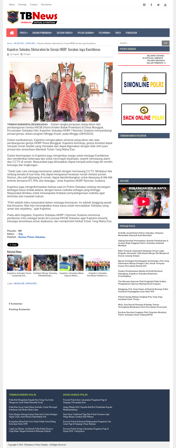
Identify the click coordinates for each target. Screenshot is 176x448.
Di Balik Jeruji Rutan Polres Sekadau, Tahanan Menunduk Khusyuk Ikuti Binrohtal (140, 234)
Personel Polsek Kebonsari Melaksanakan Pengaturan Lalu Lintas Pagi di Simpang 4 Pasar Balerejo (87, 422)
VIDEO (118, 32)
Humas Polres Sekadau (31, 237)
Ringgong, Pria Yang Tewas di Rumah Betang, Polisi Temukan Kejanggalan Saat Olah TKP (143, 290)
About (12, 4)
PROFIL (23, 32)
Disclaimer (46, 4)
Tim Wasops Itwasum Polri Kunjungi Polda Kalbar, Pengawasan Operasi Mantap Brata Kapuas (142, 282)
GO (165, 43)
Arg (21, 234)
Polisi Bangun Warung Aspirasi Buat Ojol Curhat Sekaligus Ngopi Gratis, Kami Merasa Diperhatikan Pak (33, 415)
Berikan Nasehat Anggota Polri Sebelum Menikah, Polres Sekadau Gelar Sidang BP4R (142, 313)
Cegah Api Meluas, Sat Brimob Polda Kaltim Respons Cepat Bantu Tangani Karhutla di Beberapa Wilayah (31, 430)
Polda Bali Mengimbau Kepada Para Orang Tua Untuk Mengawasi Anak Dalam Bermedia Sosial (31, 401)
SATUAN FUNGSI (64, 32)
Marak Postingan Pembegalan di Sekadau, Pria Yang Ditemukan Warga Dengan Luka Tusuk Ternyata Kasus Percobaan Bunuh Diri (143, 263)
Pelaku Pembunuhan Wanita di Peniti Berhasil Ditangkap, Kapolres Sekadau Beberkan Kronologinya (140, 273)
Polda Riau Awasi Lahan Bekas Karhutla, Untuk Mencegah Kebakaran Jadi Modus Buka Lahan (33, 408)
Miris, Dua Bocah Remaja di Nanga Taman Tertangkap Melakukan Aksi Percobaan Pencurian (142, 305)
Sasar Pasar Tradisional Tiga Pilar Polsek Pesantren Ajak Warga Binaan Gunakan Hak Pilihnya (86, 415)
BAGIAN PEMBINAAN (41, 32)
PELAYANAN (104, 32)
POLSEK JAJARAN (85, 32)
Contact (34, 4)
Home (9, 43)
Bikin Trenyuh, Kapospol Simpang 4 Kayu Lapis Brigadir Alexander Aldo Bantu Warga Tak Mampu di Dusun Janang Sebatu (143, 253)
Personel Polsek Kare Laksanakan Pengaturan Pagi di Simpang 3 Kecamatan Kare (85, 401)
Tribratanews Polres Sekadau (36, 445)
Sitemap (22, 4)
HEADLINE (19, 43)
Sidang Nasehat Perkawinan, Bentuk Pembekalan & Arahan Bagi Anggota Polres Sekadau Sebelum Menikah (143, 243)
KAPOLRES (30, 43)
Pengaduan (131, 32)
